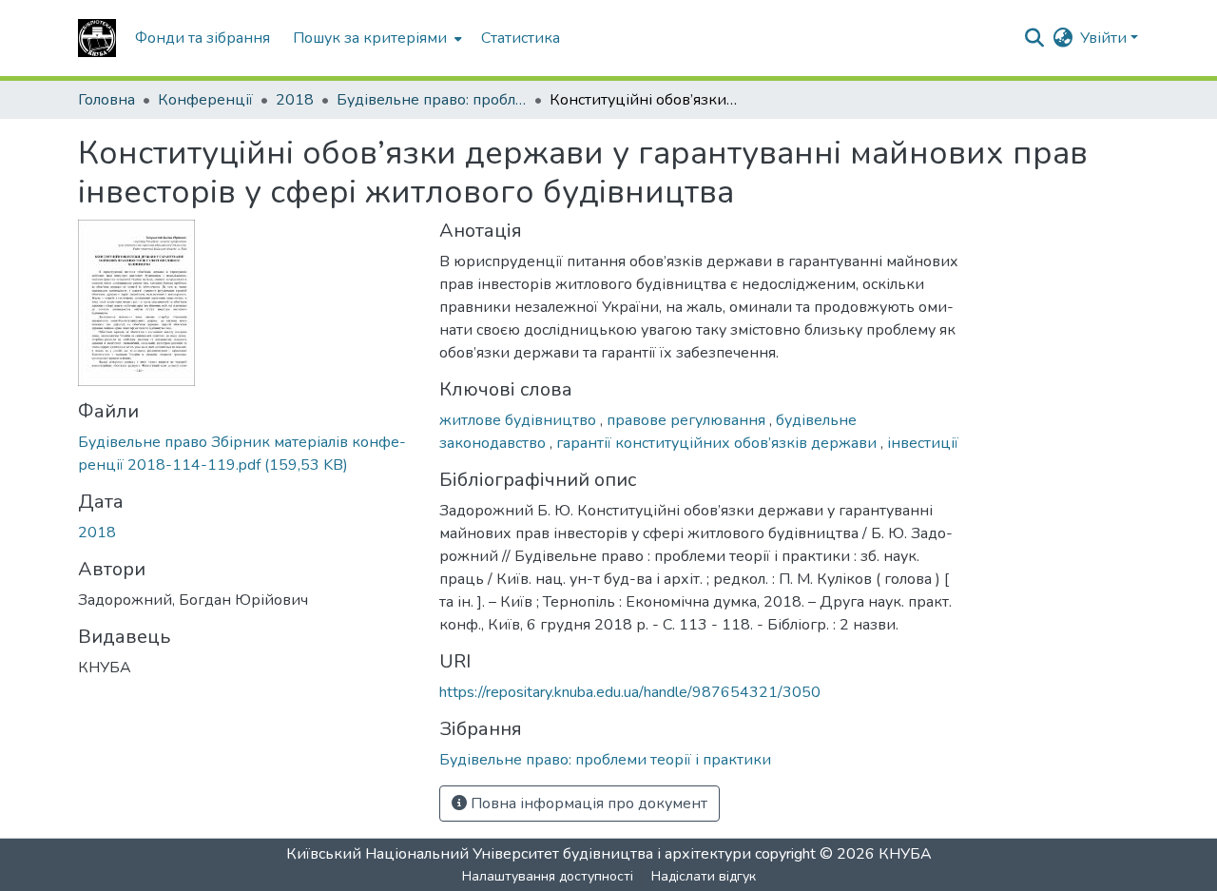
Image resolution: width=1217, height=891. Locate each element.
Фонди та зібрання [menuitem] (202, 38)
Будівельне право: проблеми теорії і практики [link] (432, 99)
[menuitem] (375, 38)
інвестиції (922, 443)
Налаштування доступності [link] (547, 876)
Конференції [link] (205, 99)
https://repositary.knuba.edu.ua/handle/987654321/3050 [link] (630, 692)
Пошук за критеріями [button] (370, 38)
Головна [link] (106, 99)
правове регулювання (688, 420)
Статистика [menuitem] (520, 38)
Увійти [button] (1105, 38)
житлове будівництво (519, 420)
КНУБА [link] (905, 853)
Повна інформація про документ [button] (587, 803)
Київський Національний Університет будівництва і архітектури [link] (518, 853)
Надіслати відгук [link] (703, 876)
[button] (97, 38)
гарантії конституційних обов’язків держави (718, 443)
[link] (247, 453)
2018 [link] (295, 99)
